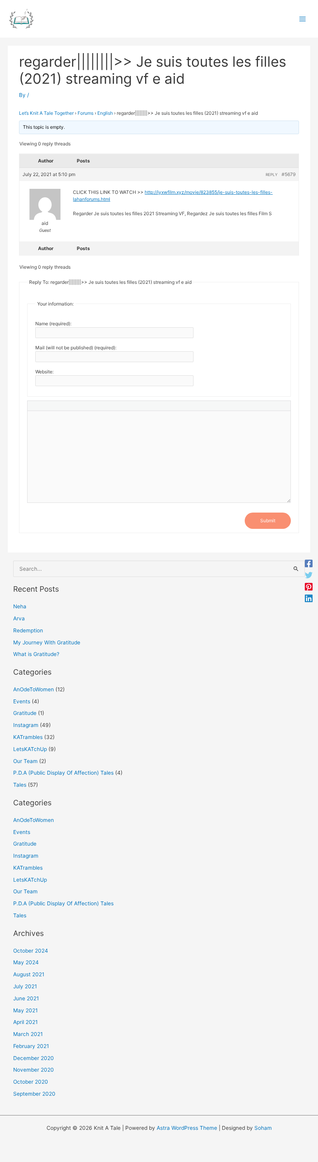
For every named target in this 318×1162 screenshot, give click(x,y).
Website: (44, 372)
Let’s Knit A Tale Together (46, 113)
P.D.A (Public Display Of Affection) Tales (63, 773)
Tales (19, 785)
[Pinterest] (309, 587)
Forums (85, 113)
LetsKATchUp (30, 749)
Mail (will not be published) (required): (75, 347)
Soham (263, 1128)
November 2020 (33, 1070)
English (105, 113)
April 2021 (25, 1022)
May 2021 (25, 1010)
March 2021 (28, 1034)
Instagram (25, 725)
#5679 (289, 174)
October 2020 (30, 1082)
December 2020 (33, 1058)
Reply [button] (272, 174)
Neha (19, 606)
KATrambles (28, 737)
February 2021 (31, 1046)
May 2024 (26, 962)
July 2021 (25, 986)
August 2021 (28, 974)
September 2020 (34, 1094)
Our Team (25, 761)
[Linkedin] (309, 599)
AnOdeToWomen (33, 689)
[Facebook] (309, 564)
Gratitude (24, 713)
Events (21, 701)
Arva (19, 618)
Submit (267, 520)
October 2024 (30, 951)
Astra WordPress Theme (187, 1128)
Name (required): (53, 323)
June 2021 (26, 998)
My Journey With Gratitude (46, 642)
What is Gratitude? (36, 654)
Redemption (28, 630)
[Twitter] (309, 575)
